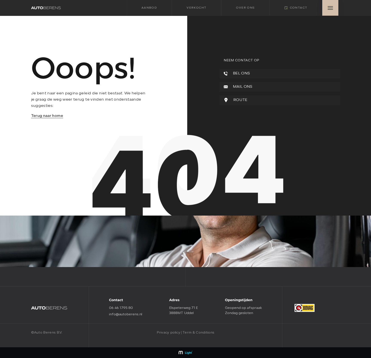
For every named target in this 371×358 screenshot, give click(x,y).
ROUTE (240, 100)
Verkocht (196, 7)
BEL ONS (241, 73)
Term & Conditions (198, 332)
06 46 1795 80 (121, 308)
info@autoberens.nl (125, 314)
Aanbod (149, 7)
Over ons (245, 7)
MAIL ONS (242, 87)
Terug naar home (47, 116)
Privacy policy (168, 332)
